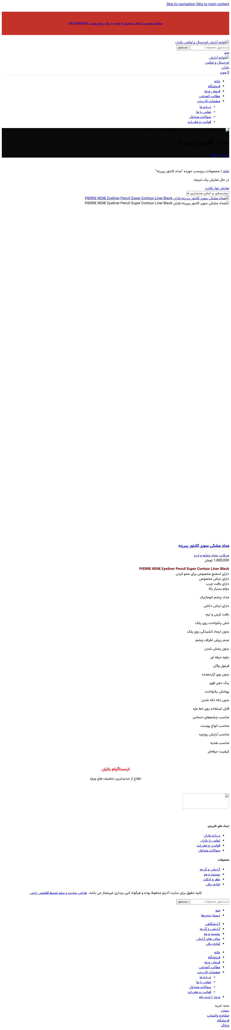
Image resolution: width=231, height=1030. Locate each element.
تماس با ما (203, 112)
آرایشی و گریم (210, 869)
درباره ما (205, 107)
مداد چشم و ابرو (206, 555)
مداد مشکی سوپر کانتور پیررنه (203, 546)
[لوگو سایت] (202, 42)
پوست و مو (212, 874)
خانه (225, 171)
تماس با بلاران (210, 840)
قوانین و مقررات (199, 121)
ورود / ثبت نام (209, 997)
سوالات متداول (200, 117)
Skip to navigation (181, 4)
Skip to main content (212, 4)
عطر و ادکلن (211, 879)
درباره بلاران (212, 835)
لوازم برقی (213, 884)
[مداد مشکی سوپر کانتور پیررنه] (157, 198)
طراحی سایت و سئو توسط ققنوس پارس (58, 892)
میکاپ (224, 555)
